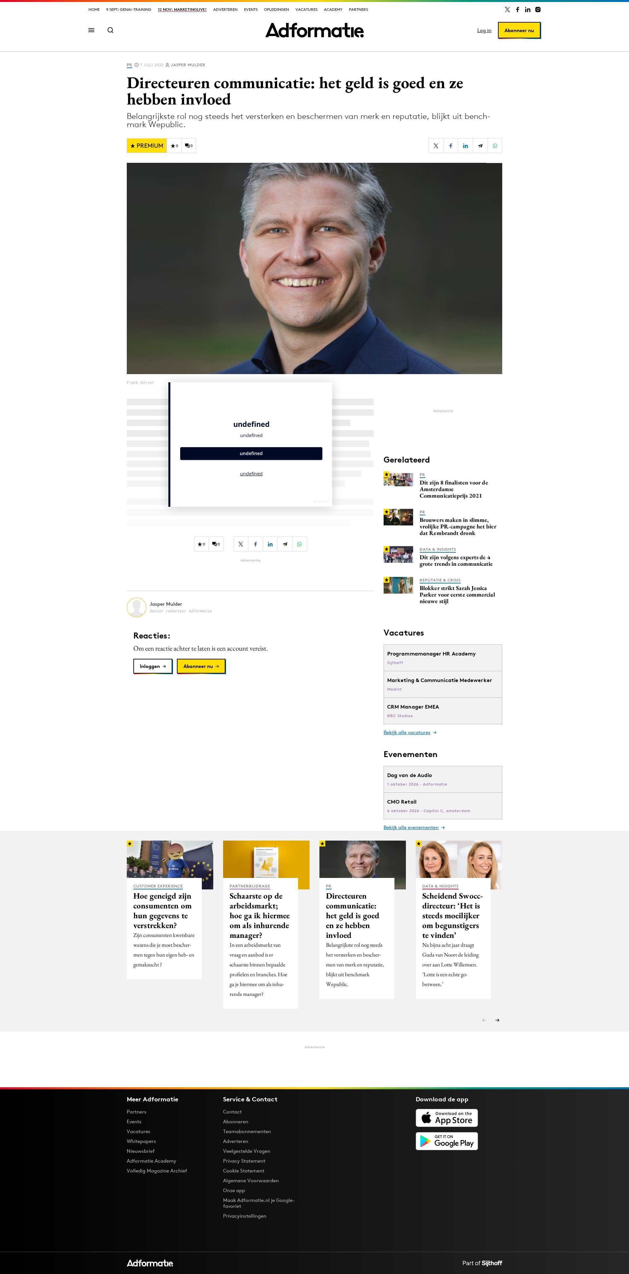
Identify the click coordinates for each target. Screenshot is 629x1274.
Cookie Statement (243, 1171)
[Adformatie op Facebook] (517, 9)
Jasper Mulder (188, 64)
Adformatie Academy (151, 1161)
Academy (333, 9)
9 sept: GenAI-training (128, 9)
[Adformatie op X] (507, 9)
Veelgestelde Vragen (246, 1151)
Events (250, 9)
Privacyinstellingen (244, 1216)
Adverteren (225, 9)
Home (94, 9)
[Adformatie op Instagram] (538, 9)
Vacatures (306, 9)
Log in (484, 30)
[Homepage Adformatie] (314, 30)
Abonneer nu (519, 30)
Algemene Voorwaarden (251, 1180)
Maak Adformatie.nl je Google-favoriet (259, 1203)
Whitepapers (141, 1141)
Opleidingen (276, 9)
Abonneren (235, 1121)
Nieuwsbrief (141, 1151)
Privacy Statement (244, 1161)
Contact (232, 1112)
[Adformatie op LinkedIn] (527, 9)
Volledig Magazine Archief (157, 1171)
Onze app (234, 1190)
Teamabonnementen (247, 1131)
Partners (358, 9)
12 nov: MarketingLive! (182, 9)
